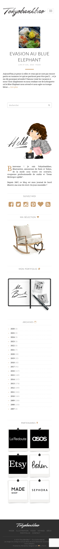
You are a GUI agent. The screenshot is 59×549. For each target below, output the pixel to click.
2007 (13, 409)
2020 (13, 354)
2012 (13, 387)
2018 (13, 362)
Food (38, 65)
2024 (13, 337)
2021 (13, 350)
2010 (13, 396)
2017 (13, 366)
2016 (13, 371)
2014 (13, 379)
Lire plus (14, 87)
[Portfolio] (29, 293)
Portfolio (25, 533)
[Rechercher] (49, 105)
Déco (49, 531)
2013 (13, 383)
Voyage (41, 531)
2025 (13, 333)
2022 (13, 345)
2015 (13, 375)
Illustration (22, 531)
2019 (13, 358)
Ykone (44, 546)
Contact (36, 533)
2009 (13, 400)
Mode (11, 531)
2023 (13, 341)
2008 (13, 404)
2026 (13, 328)
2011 (13, 392)
